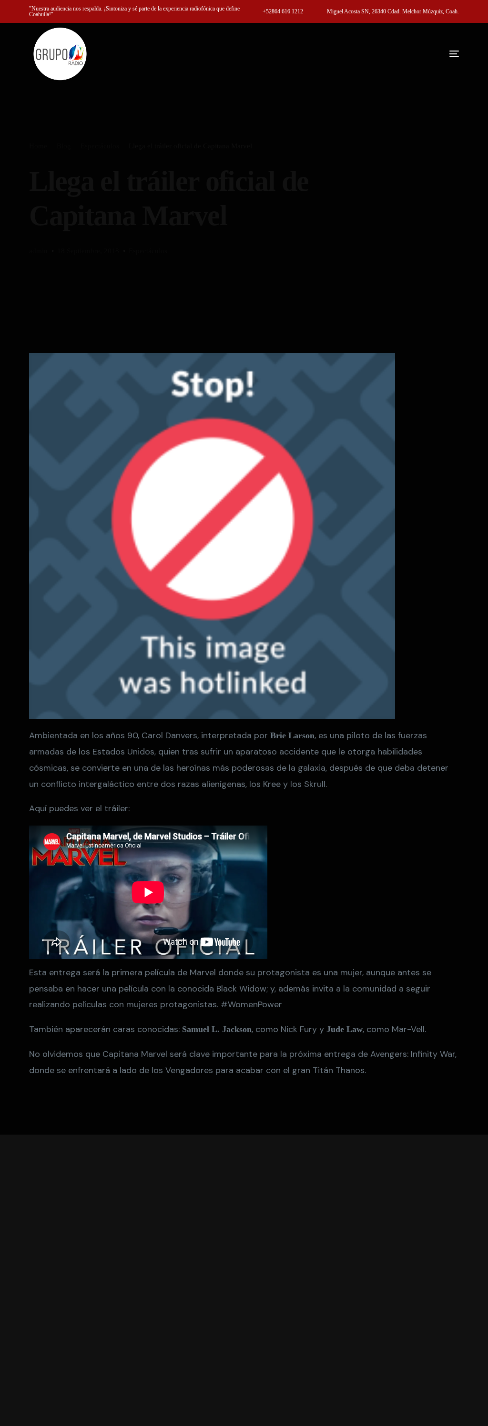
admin (38, 251)
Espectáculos (148, 251)
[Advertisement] (244, 1280)
